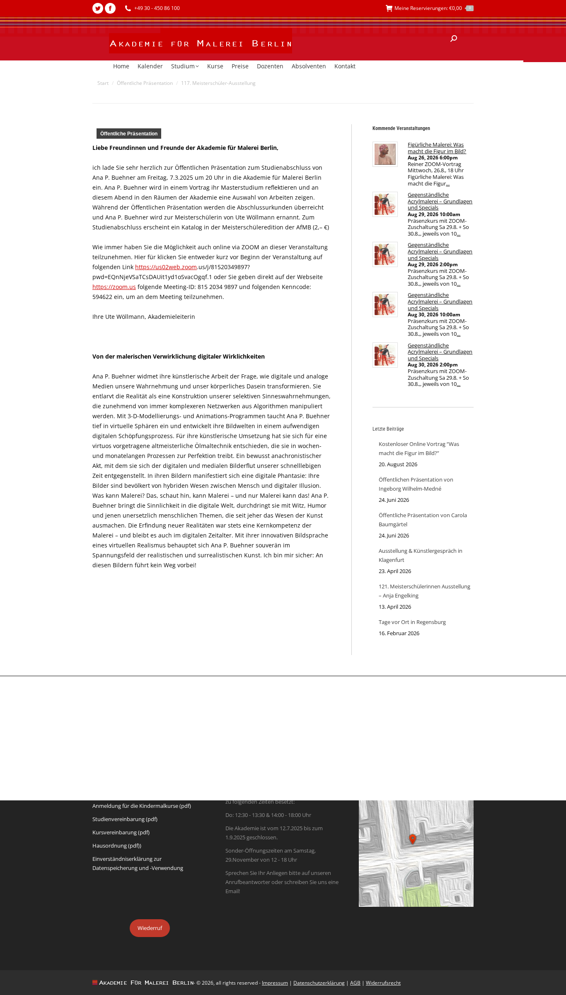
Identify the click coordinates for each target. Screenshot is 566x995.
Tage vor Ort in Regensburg (412, 622)
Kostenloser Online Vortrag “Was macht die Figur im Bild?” (419, 448)
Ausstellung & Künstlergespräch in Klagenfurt (420, 555)
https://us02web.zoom (166, 267)
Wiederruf (150, 928)
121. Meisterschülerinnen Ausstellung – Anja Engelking (424, 591)
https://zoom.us (114, 287)
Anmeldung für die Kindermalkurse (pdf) (141, 805)
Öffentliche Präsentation (128, 134)
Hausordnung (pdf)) (116, 845)
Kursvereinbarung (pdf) (121, 832)
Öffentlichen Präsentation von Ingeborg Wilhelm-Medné (416, 484)
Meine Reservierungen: (432, 8)
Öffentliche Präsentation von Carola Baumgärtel (423, 519)
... (448, 183)
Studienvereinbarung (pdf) (124, 819)
